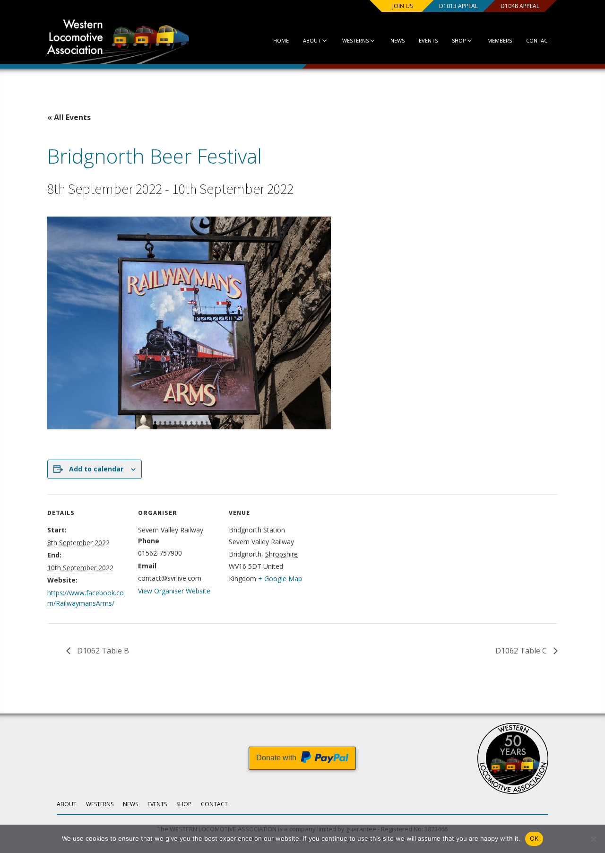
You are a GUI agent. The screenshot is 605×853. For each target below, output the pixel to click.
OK (534, 838)
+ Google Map (280, 578)
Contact (538, 40)
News (397, 40)
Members (499, 40)
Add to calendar (96, 468)
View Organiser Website (174, 590)
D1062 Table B (102, 650)
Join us (402, 6)
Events (428, 40)
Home (281, 40)
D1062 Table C (522, 650)
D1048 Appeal (520, 6)
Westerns (355, 40)
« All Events (69, 117)
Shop (459, 40)
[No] (593, 839)
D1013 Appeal (458, 6)
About (312, 40)
